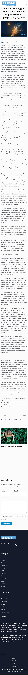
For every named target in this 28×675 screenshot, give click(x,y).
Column (3, 578)
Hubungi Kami (5, 612)
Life (3, 42)
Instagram (4, 601)
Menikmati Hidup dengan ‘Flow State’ (12, 446)
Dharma (4, 565)
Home (3, 560)
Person (3, 576)
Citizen (4, 568)
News (3, 563)
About (3, 586)
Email (16, 491)
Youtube (3, 607)
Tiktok (3, 609)
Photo (3, 583)
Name (3, 491)
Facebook (4, 599)
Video (3, 581)
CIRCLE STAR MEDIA (14, 671)
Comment (4, 500)
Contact (14, 666)
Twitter (3, 604)
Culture (4, 573)
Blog (14, 663)
